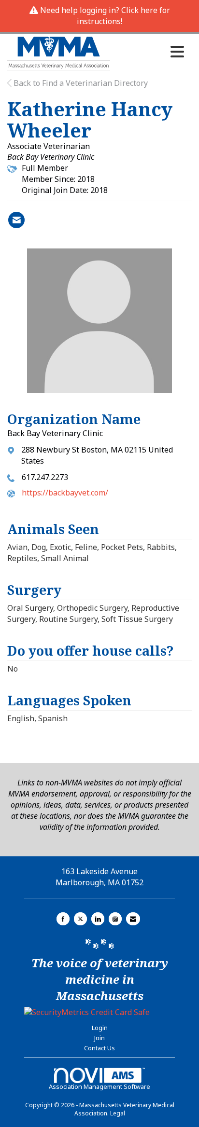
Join (99, 1037)
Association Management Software (99, 1086)
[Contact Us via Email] (133, 918)
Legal (117, 1113)
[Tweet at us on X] (80, 918)
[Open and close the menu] (150, 51)
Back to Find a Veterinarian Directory (80, 83)
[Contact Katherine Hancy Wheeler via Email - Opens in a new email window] (16, 220)
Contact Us (99, 1048)
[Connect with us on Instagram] (115, 918)
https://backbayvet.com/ (65, 492)
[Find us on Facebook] (63, 918)
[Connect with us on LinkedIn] (97, 918)
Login (100, 1027)
